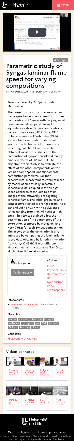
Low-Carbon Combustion (23, 338)
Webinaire (14, 323)
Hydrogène (27, 323)
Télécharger (21, 272)
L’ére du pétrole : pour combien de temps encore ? (13, 407)
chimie (35, 327)
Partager (61, 60)
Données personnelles (51, 432)
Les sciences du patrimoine (46, 403)
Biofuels (13, 327)
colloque (48, 319)
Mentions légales (19, 432)
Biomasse (53, 323)
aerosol (12, 319)
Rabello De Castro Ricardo (24, 304)
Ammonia (25, 327)
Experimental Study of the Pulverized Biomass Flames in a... (31, 377)
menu (65, 5)
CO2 (43, 323)
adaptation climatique (30, 319)
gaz (37, 323)
